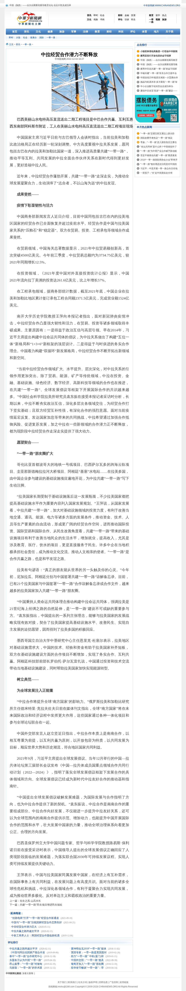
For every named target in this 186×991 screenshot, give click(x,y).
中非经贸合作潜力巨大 (24, 926)
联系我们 (72, 982)
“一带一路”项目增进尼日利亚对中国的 (158, 164)
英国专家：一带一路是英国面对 (89, 952)
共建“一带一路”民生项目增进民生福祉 (41, 904)
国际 (41, 37)
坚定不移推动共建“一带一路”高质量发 (158, 155)
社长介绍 (82, 982)
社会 (102, 15)
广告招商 (113, 982)
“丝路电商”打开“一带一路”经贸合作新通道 (35, 918)
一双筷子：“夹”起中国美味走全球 (156, 173)
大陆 (18, 37)
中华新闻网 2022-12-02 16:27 (69, 59)
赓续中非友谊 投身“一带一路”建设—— (158, 90)
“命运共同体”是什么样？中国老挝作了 (158, 146)
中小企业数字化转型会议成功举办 (156, 86)
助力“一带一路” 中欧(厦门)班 (87, 956)
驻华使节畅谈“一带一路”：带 (87, 967)
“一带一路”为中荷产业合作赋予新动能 (158, 151)
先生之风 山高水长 (30, 900)
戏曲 (96, 19)
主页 (11, 44)
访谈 (127, 19)
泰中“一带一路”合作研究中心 (26, 956)
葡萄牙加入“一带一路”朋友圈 (87, 964)
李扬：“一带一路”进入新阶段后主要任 (158, 142)
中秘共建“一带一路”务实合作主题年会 (158, 73)
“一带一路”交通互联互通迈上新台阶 (157, 133)
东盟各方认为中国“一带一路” (26, 960)
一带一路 (51, 37)
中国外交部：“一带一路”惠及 (87, 960)
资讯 (18, 44)
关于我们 (62, 982)
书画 (102, 19)
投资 (133, 15)
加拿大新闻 (27, 973)
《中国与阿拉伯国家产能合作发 (27, 952)
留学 (158, 15)
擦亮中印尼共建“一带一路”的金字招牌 (27, 5)
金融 (127, 15)
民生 (133, 19)
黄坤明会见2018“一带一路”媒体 (89, 948)
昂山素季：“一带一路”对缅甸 (26, 964)
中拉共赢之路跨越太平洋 (25, 931)
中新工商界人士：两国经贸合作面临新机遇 (35, 935)
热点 (164, 15)
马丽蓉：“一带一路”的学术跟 (26, 967)
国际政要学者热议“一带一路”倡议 (156, 138)
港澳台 (33, 37)
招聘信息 (103, 982)
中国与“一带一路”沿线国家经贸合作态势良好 (36, 922)
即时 (96, 15)
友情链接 (124, 982)
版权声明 (93, 982)
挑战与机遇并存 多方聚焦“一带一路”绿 (158, 82)
